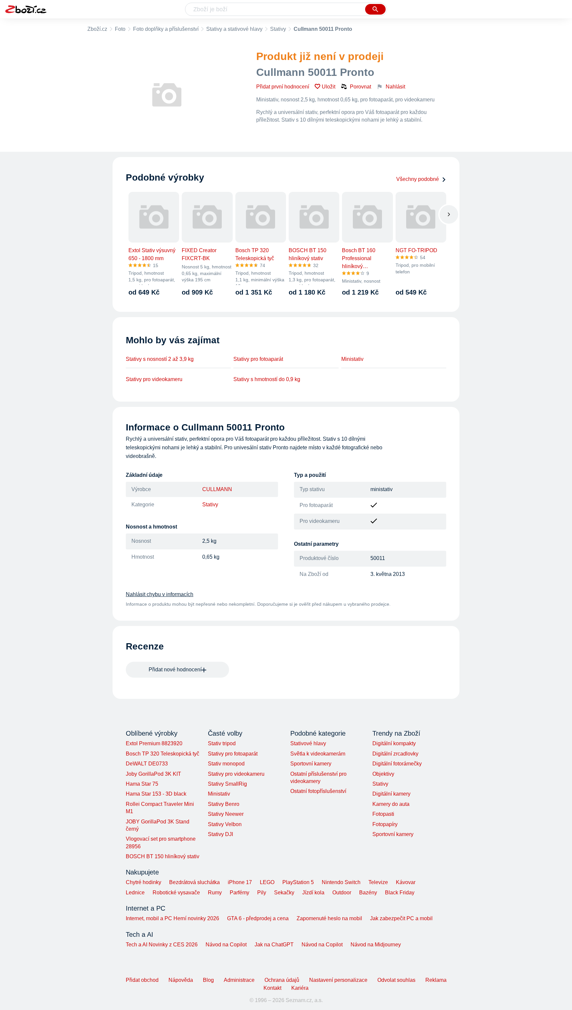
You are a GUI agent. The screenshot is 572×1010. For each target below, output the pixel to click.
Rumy (215, 892)
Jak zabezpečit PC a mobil (401, 918)
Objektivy (383, 774)
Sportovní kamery (310, 763)
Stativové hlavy (308, 743)
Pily (261, 892)
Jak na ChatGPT (274, 944)
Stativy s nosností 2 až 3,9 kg (160, 359)
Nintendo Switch (341, 882)
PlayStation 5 (298, 882)
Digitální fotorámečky (397, 763)
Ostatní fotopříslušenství (318, 791)
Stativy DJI (220, 834)
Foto (120, 29)
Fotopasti (383, 814)
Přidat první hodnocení (282, 86)
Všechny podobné (417, 179)
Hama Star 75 (142, 784)
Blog (208, 980)
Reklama (436, 980)
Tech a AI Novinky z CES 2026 (162, 944)
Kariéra (300, 988)
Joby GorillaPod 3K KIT (153, 774)
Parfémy (239, 892)
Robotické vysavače (176, 892)
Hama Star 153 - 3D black (156, 794)
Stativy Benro (223, 804)
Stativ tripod (222, 743)
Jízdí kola (313, 892)
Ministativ (352, 359)
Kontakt (272, 988)
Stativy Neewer (226, 814)
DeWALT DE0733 (147, 763)
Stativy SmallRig (227, 784)
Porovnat (360, 86)
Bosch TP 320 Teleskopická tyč (162, 754)
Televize (378, 882)
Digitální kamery (391, 794)
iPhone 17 (240, 882)
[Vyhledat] (375, 9)
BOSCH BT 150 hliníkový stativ (162, 856)
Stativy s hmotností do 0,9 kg (266, 379)
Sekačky (284, 892)
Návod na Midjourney (376, 944)
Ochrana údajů (281, 980)
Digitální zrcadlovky (395, 754)
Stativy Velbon (225, 824)
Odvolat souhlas (396, 980)
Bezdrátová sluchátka (194, 882)
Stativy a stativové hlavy (234, 29)
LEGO (267, 882)
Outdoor (341, 892)
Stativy (278, 29)
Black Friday (399, 892)
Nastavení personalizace (338, 980)
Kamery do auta (390, 804)
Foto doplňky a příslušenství (166, 29)
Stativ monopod (226, 763)
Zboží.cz (97, 29)
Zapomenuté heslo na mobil (329, 918)
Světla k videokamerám (317, 754)
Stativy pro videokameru (154, 379)
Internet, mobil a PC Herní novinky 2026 (172, 918)
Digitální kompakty (394, 743)
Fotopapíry (385, 824)
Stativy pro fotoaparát (258, 359)
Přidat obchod (142, 980)
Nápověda (180, 980)
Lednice (135, 892)
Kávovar (405, 882)
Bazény (368, 892)
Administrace (239, 980)
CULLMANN (217, 489)
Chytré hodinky (143, 882)
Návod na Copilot (226, 944)
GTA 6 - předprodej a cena (258, 918)
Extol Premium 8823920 (154, 743)
